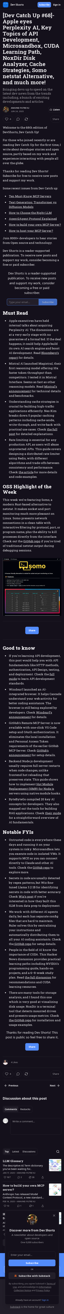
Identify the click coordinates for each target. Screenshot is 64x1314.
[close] (54, 1215)
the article (26, 472)
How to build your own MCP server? (23, 1187)
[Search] (57, 1151)
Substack (15, 1306)
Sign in (57, 4)
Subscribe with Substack (34, 1275)
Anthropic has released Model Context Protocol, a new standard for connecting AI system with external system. (22, 1195)
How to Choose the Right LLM (30, 213)
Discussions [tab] (29, 1151)
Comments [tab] (11, 1109)
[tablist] (17, 1109)
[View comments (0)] (18, 119)
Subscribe (44, 4)
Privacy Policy (43, 1290)
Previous (13, 1085)
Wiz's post (26, 896)
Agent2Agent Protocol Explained (33, 219)
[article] (32, 1169)
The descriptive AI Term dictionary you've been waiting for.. (23, 1167)
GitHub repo (31, 541)
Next (52, 1085)
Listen (56, 109)
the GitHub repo (20, 1020)
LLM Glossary (13, 1161)
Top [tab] (7, 1151)
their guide (53, 813)
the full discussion (38, 977)
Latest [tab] (15, 1151)
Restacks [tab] (25, 1109)
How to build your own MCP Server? (35, 225)
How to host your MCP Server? (31, 231)
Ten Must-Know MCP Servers (30, 196)
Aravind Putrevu (20, 108)
